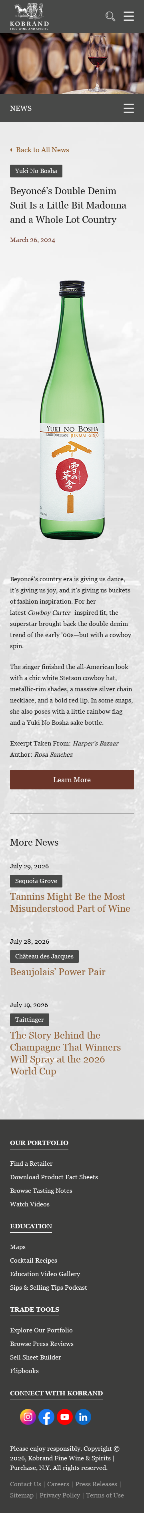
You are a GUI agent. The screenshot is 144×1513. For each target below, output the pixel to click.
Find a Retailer (31, 1163)
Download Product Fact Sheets (54, 1177)
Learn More (72, 779)
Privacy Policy (60, 1495)
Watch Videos (30, 1204)
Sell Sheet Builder (35, 1357)
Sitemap (22, 1495)
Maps (18, 1247)
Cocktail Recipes (33, 1260)
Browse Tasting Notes (41, 1190)
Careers (58, 1484)
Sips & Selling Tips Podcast (48, 1287)
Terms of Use (105, 1495)
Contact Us (25, 1484)
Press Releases (96, 1484)
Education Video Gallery (45, 1274)
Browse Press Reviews (42, 1344)
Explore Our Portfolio (41, 1330)
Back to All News (42, 150)
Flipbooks (24, 1371)
